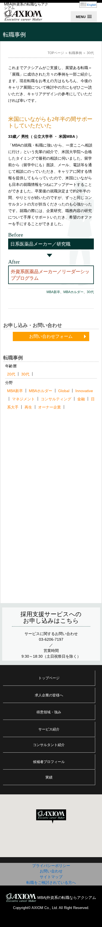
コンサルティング (56, 399)
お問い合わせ (51, 871)
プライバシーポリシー (51, 865)
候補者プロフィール (49, 762)
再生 (28, 407)
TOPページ (56, 53)
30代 (90, 292)
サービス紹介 (49, 729)
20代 (11, 374)
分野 (9, 382)
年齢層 (11, 366)
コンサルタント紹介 (49, 745)
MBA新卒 (53, 292)
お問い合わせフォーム (51, 336)
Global (63, 391)
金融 (81, 399)
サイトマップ (51, 877)
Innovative (84, 391)
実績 (48, 777)
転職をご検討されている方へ (51, 882)
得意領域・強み (48, 712)
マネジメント (23, 399)
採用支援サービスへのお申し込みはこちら (51, 617)
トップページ (49, 678)
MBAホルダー (73, 292)
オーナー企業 (49, 407)
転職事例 (75, 53)
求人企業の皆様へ (49, 695)
